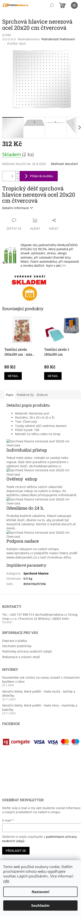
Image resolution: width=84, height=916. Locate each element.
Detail (13, 376)
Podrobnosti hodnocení (58, 39)
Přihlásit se (16, 851)
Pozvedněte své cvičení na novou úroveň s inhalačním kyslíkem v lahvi (41, 679)
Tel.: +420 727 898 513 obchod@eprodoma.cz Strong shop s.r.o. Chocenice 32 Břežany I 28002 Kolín (40, 616)
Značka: (16, 43)
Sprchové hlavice (35, 573)
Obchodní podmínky (16, 646)
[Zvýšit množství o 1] (17, 173)
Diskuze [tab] (42, 395)
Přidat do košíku (41, 176)
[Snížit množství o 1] (17, 178)
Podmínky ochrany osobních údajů (27, 651)
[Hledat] (51, 5)
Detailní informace (15, 208)
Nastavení (40, 891)
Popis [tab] (10, 395)
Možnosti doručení (64, 164)
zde (6, 881)
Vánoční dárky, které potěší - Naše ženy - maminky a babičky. (39, 707)
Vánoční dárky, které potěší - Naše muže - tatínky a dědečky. (38, 693)
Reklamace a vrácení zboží (21, 657)
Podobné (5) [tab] (25, 395)
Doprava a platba (14, 641)
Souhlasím (40, 905)
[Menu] (74, 5)
